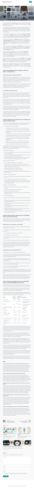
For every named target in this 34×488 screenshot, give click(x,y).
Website (5, 471)
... (26, 437)
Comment (5, 457)
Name (4, 466)
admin (15, 15)
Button (30, 1)
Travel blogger (7, 2)
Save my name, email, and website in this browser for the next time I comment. (15, 473)
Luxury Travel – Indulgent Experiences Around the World (12, 446)
